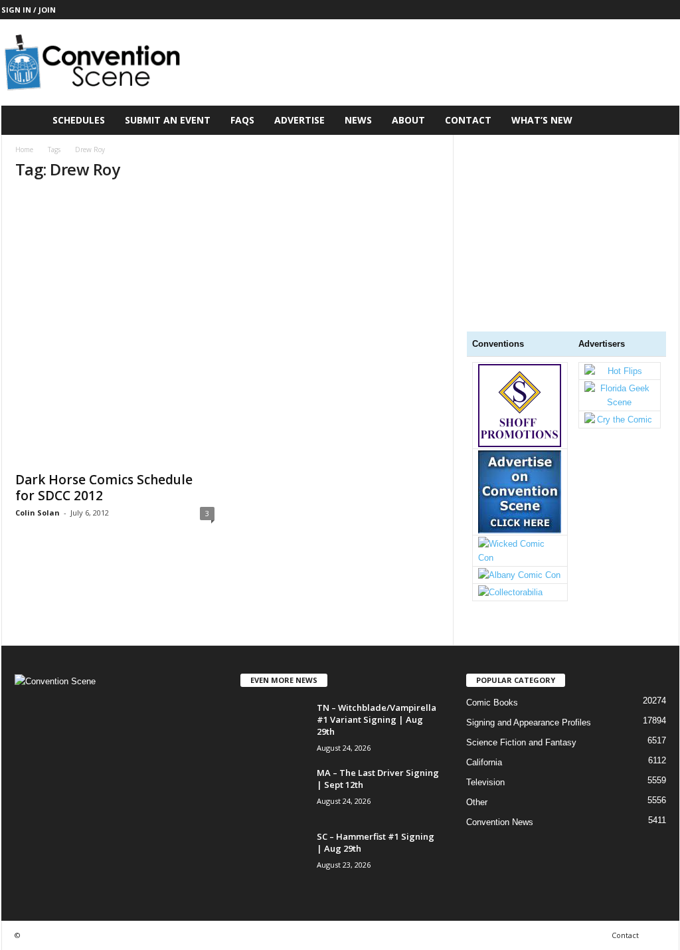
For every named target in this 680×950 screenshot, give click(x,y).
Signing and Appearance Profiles (528, 722)
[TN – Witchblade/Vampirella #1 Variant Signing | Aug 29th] (273, 726)
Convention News (499, 822)
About (408, 120)
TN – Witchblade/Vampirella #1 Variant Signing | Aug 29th (376, 719)
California (484, 762)
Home (24, 149)
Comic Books (492, 703)
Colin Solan (37, 513)
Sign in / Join (28, 10)
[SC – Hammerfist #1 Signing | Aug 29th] (273, 855)
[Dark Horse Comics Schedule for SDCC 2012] (114, 328)
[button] (659, 120)
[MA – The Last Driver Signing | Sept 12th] (273, 791)
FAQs (242, 120)
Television (485, 782)
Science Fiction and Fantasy (521, 742)
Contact (468, 120)
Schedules (78, 120)
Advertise (299, 120)
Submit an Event (168, 120)
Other (476, 802)
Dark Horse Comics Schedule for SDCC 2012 (104, 487)
